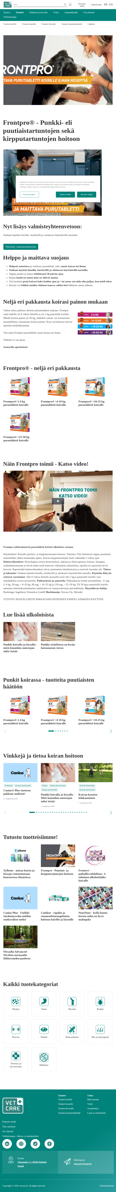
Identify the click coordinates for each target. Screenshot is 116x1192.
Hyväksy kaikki (87, 194)
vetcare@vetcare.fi (82, 1164)
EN (111, 4)
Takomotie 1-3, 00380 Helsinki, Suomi (32, 1164)
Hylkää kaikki (65, 194)
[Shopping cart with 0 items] (70, 4)
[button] (111, 731)
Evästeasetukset (29, 194)
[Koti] (7, 4)
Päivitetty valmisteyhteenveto (21, 246)
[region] (58, 188)
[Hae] (65, 4)
